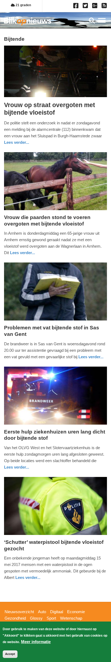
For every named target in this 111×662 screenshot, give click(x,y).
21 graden (23, 5)
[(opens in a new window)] (77, 7)
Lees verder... (16, 142)
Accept (10, 654)
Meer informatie (36, 641)
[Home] (27, 21)
